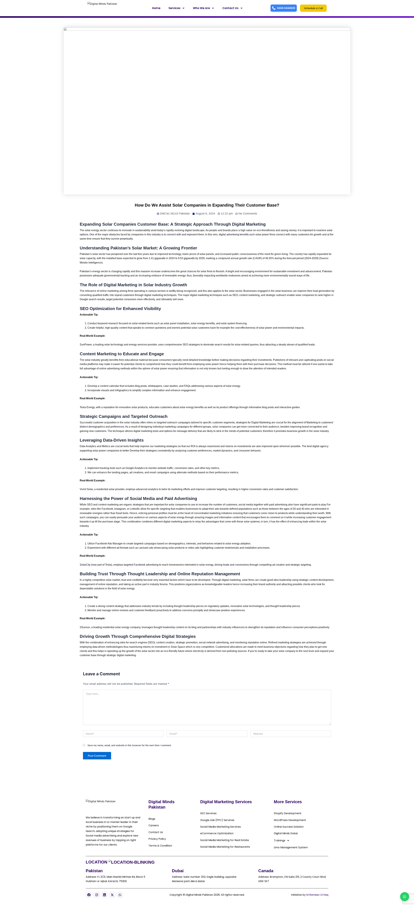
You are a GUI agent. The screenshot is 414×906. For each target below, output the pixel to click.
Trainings (279, 840)
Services (174, 8)
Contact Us (230, 8)
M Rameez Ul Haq (317, 895)
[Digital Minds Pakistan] (106, 8)
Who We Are (201, 8)
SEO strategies (191, 344)
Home (156, 8)
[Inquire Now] (404, 896)
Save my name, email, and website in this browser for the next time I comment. (129, 745)
